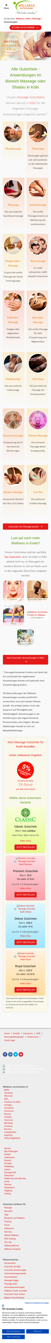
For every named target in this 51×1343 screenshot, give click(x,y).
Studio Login (9, 1040)
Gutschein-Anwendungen (15, 1270)
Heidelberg (9, 1167)
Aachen (7, 1148)
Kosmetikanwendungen (14, 1287)
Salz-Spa (8, 1232)
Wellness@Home (11, 1246)
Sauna (7, 1225)
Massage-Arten (10, 1284)
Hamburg (8, 1093)
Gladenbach (9, 1188)
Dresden (8, 1117)
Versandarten (10, 1263)
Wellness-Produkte (12, 1249)
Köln (33, 103)
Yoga (6, 1215)
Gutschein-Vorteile (12, 1267)
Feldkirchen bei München (15, 1179)
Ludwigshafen (10, 1132)
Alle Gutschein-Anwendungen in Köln (25, 658)
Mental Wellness (11, 1235)
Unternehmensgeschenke (15, 1274)
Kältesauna (9, 1228)
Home (7, 1034)
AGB (38, 1034)
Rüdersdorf (9, 1176)
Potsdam (8, 1164)
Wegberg (8, 1191)
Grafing (7, 1194)
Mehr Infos (25, 841)
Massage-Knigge (11, 1280)
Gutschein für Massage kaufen (23, 527)
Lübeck (7, 1170)
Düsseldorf (9, 1108)
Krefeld (7, 1155)
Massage (8, 1208)
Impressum (28, 1034)
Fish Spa (8, 1242)
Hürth (6, 1182)
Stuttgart (8, 1105)
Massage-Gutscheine (30, 97)
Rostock (7, 1161)
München (8, 1096)
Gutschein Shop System (14, 1294)
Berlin (6, 1090)
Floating (7, 1222)
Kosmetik (8, 1211)
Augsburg (8, 1135)
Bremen (7, 1114)
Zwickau (7, 1185)
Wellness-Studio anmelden (15, 1291)
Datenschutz (32, 1037)
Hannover (8, 1120)
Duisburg (8, 1126)
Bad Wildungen (11, 1151)
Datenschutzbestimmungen (37, 1303)
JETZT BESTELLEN (25, 847)
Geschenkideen (10, 1277)
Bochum (8, 1129)
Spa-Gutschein (12, 557)
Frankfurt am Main (12, 1102)
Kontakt (16, 1034)
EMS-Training (10, 1239)
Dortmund (8, 1111)
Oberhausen (9, 1158)
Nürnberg (8, 1123)
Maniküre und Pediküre (14, 1218)
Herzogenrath (10, 1173)
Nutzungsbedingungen (14, 1037)
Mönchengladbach (12, 1138)
